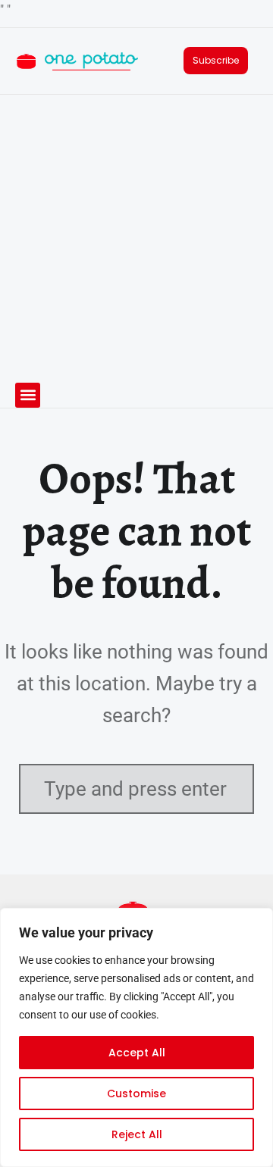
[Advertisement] (136, 238)
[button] (27, 395)
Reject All (136, 1134)
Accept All (136, 1052)
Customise (136, 1093)
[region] (136, 1037)
